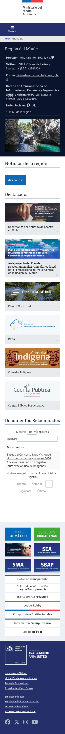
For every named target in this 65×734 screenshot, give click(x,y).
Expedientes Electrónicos (19, 688)
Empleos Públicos (14, 696)
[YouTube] (35, 721)
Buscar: (12, 439)
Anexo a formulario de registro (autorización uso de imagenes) (26, 464)
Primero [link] (21, 484)
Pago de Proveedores (16, 683)
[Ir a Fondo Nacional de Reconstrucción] (18, 549)
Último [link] (41, 491)
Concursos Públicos (16, 673)
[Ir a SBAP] (47, 565)
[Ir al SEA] (47, 549)
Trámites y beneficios (16, 706)
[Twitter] (17, 721)
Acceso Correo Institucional (20, 711)
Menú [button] (12, 31)
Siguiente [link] (25, 491)
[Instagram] (25, 721)
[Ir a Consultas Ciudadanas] (47, 533)
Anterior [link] (37, 484)
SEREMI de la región (18, 112)
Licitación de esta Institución (21, 678)
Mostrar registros (32, 432)
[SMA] (18, 565)
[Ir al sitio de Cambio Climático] (18, 533)
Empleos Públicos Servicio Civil (22, 701)
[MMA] (32, 11)
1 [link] (49, 484)
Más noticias (15, 180)
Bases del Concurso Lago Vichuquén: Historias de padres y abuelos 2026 (30, 456)
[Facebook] (7, 721)
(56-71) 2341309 (30, 68)
